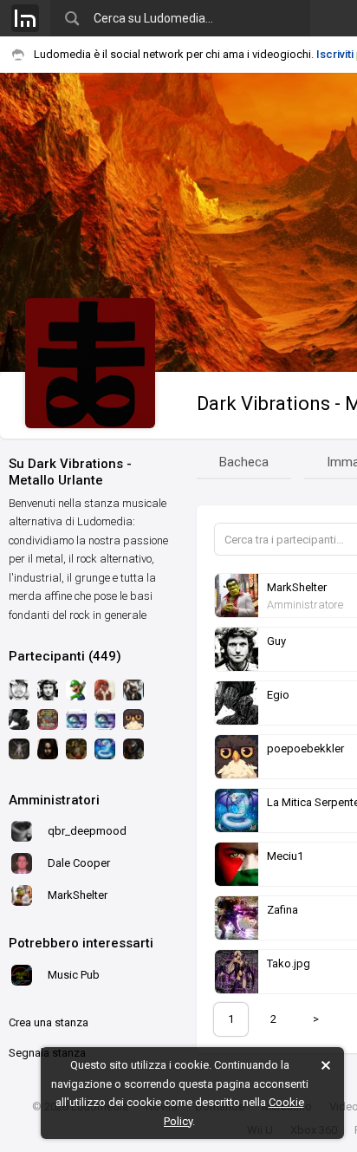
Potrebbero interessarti (81, 943)
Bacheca (244, 462)
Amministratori (54, 800)
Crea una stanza (48, 1022)
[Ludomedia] (25, 18)
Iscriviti (335, 54)
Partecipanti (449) (65, 656)
